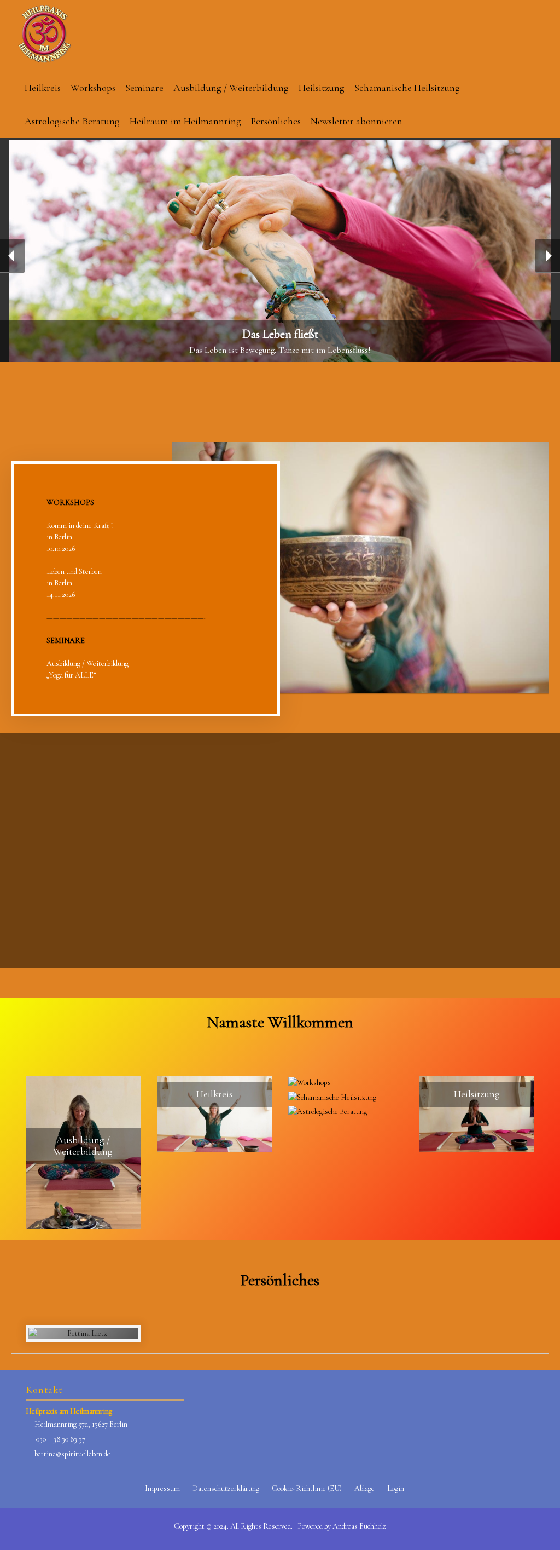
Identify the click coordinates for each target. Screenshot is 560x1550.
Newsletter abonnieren (356, 121)
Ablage (364, 1488)
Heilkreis (43, 88)
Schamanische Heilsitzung (407, 88)
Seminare (144, 88)
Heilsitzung (322, 88)
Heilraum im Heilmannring (185, 121)
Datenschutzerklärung (225, 1488)
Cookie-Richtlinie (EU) (307, 1488)
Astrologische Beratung (72, 121)
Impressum (162, 1488)
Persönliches (276, 121)
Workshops (93, 88)
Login (395, 1488)
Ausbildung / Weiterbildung (231, 88)
